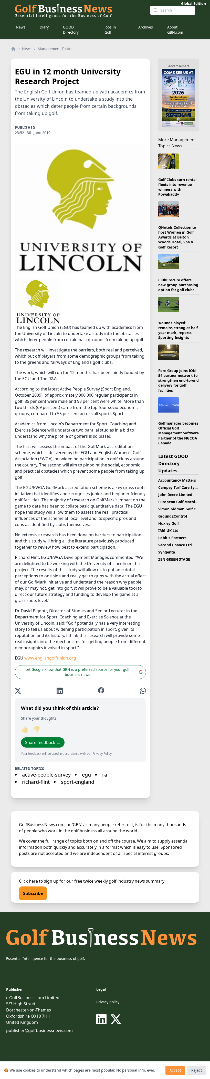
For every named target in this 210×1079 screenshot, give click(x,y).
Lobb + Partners (172, 537)
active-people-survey (46, 774)
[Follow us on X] (116, 1019)
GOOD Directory (71, 30)
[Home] (13, 48)
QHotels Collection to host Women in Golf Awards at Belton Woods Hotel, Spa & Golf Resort (177, 237)
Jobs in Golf (110, 30)
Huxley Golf (168, 523)
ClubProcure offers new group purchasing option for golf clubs (178, 285)
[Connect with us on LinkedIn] (102, 1019)
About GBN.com (175, 30)
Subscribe (33, 893)
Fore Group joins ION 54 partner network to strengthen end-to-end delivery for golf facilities (178, 380)
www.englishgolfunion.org (50, 658)
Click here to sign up (38, 881)
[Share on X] (18, 690)
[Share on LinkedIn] (60, 690)
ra (104, 774)
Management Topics (55, 48)
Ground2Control (172, 516)
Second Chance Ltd (175, 544)
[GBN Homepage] (78, 10)
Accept (175, 1070)
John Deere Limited (175, 494)
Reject (196, 1070)
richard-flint (36, 781)
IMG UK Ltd (168, 530)
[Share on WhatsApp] (143, 690)
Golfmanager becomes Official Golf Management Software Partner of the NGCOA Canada (178, 433)
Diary (44, 27)
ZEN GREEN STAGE (174, 559)
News (20, 27)
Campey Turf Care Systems (181, 487)
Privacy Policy (102, 753)
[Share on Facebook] (101, 690)
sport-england (77, 781)
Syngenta (166, 552)
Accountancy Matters (177, 480)
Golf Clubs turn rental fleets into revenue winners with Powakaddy (177, 187)
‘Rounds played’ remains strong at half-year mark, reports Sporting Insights (178, 330)
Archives (145, 27)
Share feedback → (42, 742)
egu (86, 774)
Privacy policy (107, 1001)
